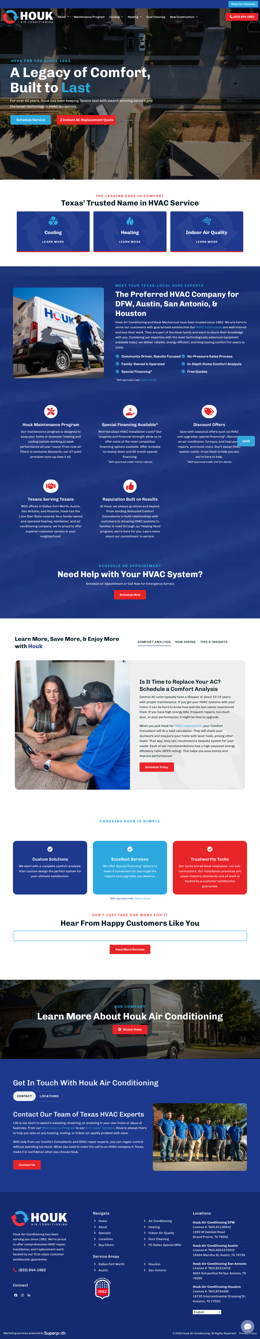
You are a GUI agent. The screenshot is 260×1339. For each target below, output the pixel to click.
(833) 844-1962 (243, 16)
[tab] (24, 1096)
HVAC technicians (209, 327)
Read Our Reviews (243, 4)
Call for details (148, 380)
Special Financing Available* (130, 424)
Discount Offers (209, 424)
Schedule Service (30, 120)
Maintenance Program (58, 1128)
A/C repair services (100, 1128)
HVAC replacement (188, 726)
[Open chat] (247, 1326)
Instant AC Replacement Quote (87, 120)
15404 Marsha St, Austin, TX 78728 (219, 1255)
